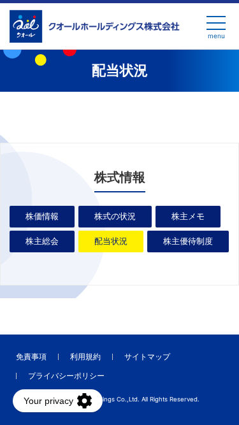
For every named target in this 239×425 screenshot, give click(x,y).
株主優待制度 (188, 241)
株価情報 (42, 216)
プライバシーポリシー (66, 375)
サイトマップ (147, 356)
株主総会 (42, 241)
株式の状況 (115, 216)
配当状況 (110, 241)
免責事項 (31, 356)
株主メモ (188, 216)
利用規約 (85, 356)
